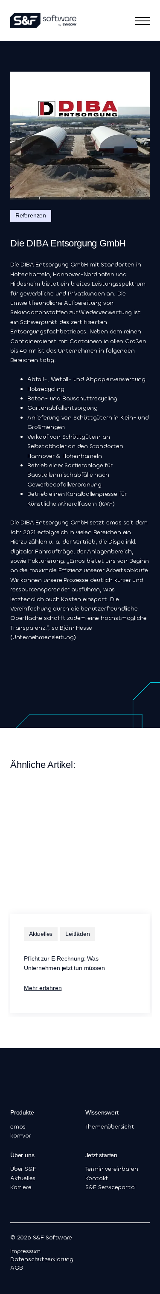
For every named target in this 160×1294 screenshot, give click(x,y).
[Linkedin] (13, 1280)
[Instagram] (37, 1280)
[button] (142, 20)
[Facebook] (25, 1280)
